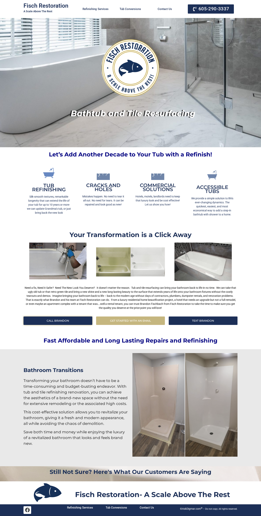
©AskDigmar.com (191, 508)
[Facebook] (27, 510)
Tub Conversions (130, 9)
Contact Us (165, 9)
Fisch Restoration (46, 5)
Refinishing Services (96, 9)
